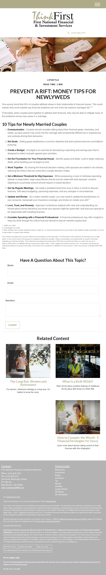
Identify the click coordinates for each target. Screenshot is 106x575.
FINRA (12, 558)
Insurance (59, 478)
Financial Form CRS (13, 497)
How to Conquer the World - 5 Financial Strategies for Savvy (78, 439)
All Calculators (61, 494)
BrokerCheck (51, 501)
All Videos (59, 491)
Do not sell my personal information (48, 521)
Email (10, 282)
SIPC (18, 558)
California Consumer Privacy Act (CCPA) (73, 519)
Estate (58, 475)
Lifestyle (58, 486)
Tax (56, 480)
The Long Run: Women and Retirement (28, 383)
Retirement (60, 469)
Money (58, 483)
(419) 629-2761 (78, 32)
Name (10, 265)
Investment (60, 472)
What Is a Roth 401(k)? (77, 381)
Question (10, 300)
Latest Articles (61, 489)
